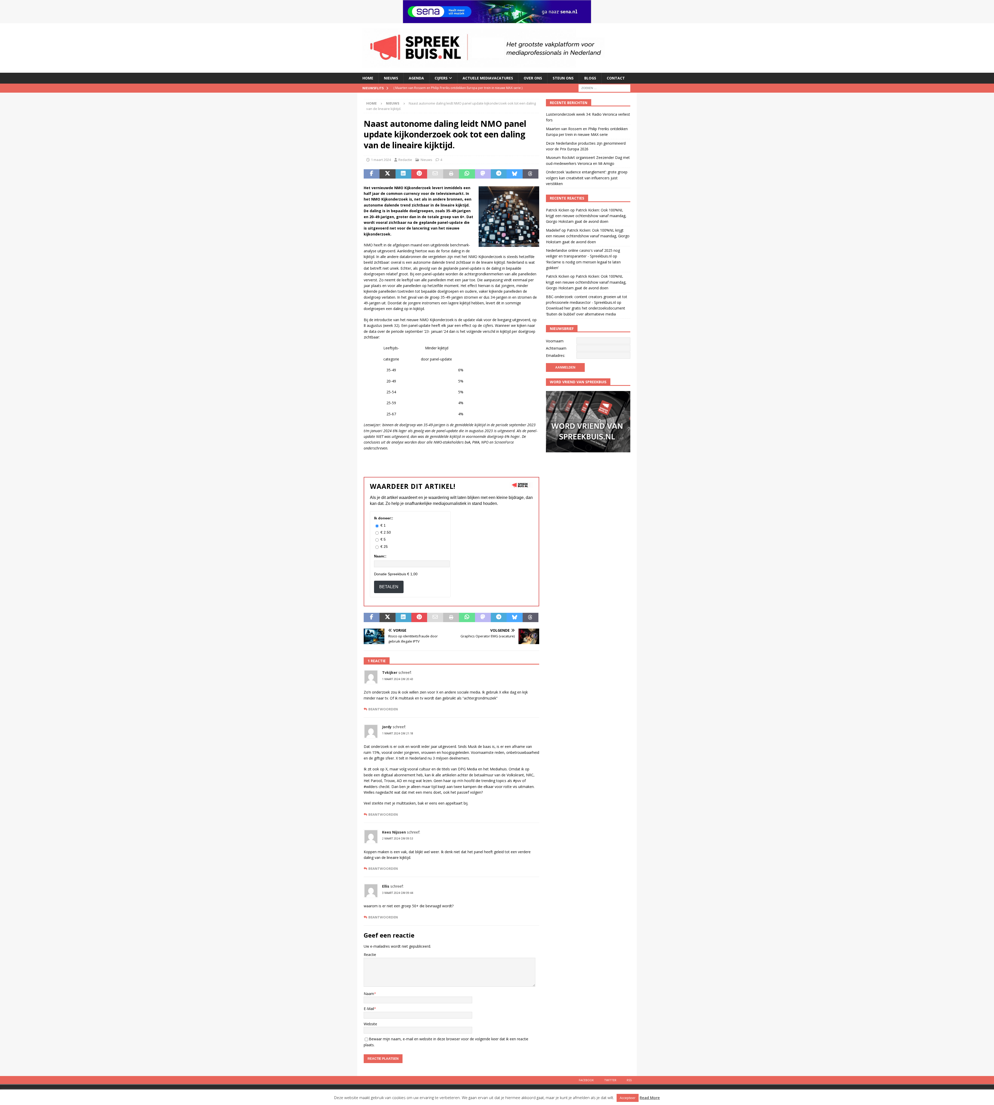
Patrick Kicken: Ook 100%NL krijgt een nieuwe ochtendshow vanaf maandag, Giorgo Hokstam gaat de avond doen (586, 216)
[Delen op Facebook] (371, 174)
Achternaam (556, 348)
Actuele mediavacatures (488, 78)
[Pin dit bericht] (419, 174)
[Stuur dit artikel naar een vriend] (435, 174)
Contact (616, 78)
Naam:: (380, 556)
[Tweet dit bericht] (387, 174)
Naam (369, 993)
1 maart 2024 (381, 159)
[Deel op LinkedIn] (403, 174)
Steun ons (563, 78)
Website (370, 1023)
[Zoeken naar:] (604, 87)
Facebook (586, 1080)
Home (367, 78)
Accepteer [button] (627, 1097)
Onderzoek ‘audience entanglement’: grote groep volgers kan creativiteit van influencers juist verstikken (586, 178)
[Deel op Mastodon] (483, 174)
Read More (650, 1097)
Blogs (590, 78)
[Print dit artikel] (451, 174)
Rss (629, 1080)
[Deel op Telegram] (499, 174)
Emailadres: (555, 355)
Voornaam (555, 340)
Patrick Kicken (557, 210)
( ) (449, 88)
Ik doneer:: (383, 518)
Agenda (416, 78)
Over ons (533, 78)
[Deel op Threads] (530, 174)
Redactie (405, 159)
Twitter (610, 1080)
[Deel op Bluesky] (514, 174)
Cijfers (441, 78)
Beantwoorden (383, 709)
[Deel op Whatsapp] (467, 174)
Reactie (370, 954)
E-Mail (369, 1008)
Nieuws (391, 78)
